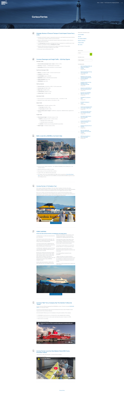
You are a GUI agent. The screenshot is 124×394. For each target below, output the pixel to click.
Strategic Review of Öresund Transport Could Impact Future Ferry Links (55, 34)
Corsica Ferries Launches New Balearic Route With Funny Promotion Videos (53, 352)
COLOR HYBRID (81, 35)
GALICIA (79, 37)
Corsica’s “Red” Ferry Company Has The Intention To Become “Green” (54, 304)
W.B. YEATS (80, 45)
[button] (56, 223)
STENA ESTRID (81, 43)
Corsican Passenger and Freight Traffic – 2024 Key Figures (53, 59)
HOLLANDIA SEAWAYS (82, 39)
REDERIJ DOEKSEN (81, 41)
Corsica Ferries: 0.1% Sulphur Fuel (46, 186)
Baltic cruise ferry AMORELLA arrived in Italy (49, 136)
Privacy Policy (62, 390)
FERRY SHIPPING (41, 232)
